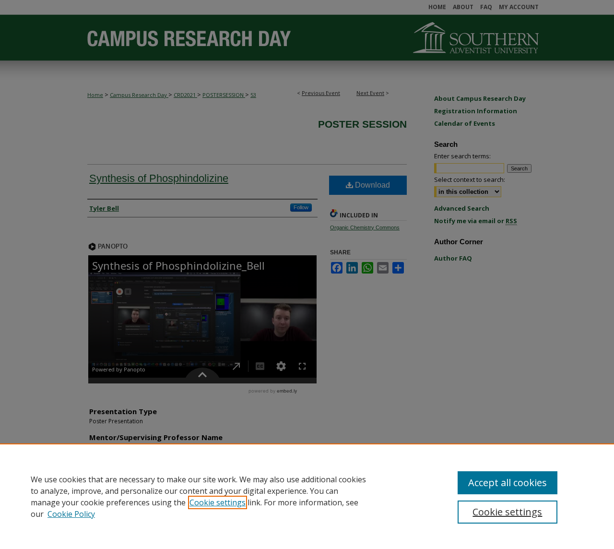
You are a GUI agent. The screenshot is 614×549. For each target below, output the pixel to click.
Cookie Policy (71, 514)
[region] (307, 496)
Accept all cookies (507, 482)
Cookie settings (217, 502)
